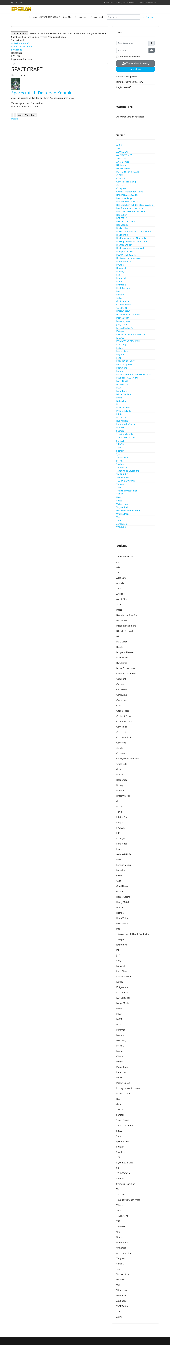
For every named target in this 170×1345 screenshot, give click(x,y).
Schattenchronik (124, 434)
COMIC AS (121, 178)
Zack (118, 520)
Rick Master (122, 420)
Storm (119, 460)
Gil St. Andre (122, 301)
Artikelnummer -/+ (20, 43)
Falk (118, 274)
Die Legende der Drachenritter (131, 241)
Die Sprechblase (124, 251)
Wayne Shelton (123, 507)
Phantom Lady (123, 410)
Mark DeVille (122, 381)
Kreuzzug (121, 344)
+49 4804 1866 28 (113, 2)
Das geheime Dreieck (127, 201)
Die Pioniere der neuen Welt (130, 248)
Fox (118, 291)
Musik (119, 397)
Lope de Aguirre (124, 364)
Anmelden (135, 69)
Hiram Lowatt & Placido (128, 314)
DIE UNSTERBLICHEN (126, 254)
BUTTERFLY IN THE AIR (127, 171)
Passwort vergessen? (127, 76)
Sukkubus (121, 464)
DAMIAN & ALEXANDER (127, 195)
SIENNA (120, 444)
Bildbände (121, 165)
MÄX (118, 387)
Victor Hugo (122, 504)
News (35, 17)
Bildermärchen (123, 168)
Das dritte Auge (124, 198)
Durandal (121, 268)
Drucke (120, 264)
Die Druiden (122, 228)
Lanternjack (122, 351)
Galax (119, 298)
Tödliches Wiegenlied (126, 490)
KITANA (120, 337)
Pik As (119, 414)
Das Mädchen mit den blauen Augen (134, 204)
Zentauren (121, 523)
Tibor (119, 487)
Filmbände (121, 278)
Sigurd (119, 447)
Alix (118, 148)
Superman (121, 467)
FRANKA (120, 294)
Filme (119, 281)
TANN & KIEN (122, 474)
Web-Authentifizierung (137, 63)
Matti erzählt (122, 384)
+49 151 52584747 (129, 2)
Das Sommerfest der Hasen (130, 208)
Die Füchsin (122, 234)
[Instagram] (21, 2)
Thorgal (120, 484)
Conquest (121, 188)
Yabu (118, 517)
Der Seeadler (122, 224)
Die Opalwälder (124, 244)
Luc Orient (121, 367)
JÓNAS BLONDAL (124, 327)
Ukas (118, 497)
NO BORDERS (123, 407)
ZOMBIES (121, 527)
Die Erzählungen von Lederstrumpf (134, 231)
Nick (118, 404)
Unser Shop (68, 17)
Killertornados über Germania (131, 334)
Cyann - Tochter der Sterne (129, 191)
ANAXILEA (121, 158)
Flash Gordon (123, 288)
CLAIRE (119, 175)
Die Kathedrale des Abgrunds (131, 238)
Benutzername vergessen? (129, 81)
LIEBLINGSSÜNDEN (125, 361)
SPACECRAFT (122, 457)
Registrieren (122, 87)
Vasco (119, 500)
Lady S (119, 347)
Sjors (118, 454)
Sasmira (120, 430)
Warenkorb (98, 17)
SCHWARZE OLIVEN (125, 437)
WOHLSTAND (122, 513)
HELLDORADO (123, 311)
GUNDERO (121, 307)
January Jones (123, 321)
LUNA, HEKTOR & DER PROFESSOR (133, 374)
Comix (119, 185)
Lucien (119, 371)
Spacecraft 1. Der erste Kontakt (42, 93)
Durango (120, 271)
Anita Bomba (122, 161)
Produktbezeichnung (22, 46)
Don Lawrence (123, 261)
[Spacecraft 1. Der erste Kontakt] (59, 84)
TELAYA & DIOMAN (125, 480)
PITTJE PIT (121, 417)
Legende (120, 354)
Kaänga (120, 331)
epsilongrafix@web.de (148, 2)
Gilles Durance (123, 304)
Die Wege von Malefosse (128, 258)
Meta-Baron (122, 391)
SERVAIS (120, 440)
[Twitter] (17, 2)
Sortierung (16, 49)
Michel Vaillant (123, 394)
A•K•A (119, 145)
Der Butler (121, 214)
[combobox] (124, 17)
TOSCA (119, 494)
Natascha (121, 401)
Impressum (83, 17)
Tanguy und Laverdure (127, 470)
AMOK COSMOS (124, 155)
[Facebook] (12, 2)
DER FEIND (121, 218)
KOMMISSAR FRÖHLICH (128, 341)
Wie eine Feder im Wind (128, 510)
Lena (118, 357)
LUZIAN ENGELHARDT (127, 377)
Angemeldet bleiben (130, 56)
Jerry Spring (122, 324)
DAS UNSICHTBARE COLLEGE (130, 211)
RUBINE (120, 427)
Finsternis (121, 284)
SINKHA (120, 450)
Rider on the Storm (125, 424)
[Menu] (157, 17)
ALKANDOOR (122, 151)
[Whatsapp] (25, 2)
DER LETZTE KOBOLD (126, 221)
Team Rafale (122, 477)
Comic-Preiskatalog (126, 181)
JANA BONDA (122, 317)
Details (14, 118)
